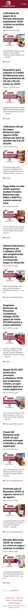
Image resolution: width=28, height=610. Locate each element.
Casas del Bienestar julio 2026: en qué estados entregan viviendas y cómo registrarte (13, 439)
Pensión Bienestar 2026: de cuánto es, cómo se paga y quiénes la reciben (14, 544)
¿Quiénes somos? (10, 598)
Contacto (8, 600)
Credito (7, 118)
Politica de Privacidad (14, 603)
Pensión (7, 62)
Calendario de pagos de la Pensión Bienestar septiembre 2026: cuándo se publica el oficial (13, 20)
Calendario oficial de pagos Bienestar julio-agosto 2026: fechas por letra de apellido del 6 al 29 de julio (13, 135)
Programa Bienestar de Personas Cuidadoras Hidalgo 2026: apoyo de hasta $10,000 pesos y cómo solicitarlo (12, 315)
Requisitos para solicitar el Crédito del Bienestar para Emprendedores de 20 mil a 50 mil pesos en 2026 (14, 76)
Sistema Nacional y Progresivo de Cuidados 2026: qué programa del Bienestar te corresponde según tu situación (14, 254)
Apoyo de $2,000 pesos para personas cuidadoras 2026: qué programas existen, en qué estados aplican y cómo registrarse (13, 379)
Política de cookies (17, 600)
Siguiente (15, 590)
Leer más (7, 57)
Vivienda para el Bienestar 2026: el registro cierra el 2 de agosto (13, 493)
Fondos (7, 361)
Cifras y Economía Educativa (14, 297)
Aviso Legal (20, 598)
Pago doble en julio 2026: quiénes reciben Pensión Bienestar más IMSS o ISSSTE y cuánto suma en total (13, 194)
